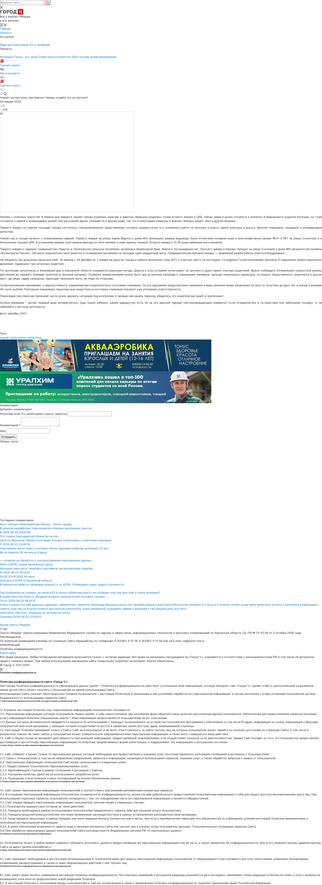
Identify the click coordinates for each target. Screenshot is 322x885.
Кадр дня (6, 44)
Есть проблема (40, 44)
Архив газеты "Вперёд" (15, 624)
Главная (5, 28)
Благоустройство (59, 56)
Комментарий (10, 425)
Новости (6, 32)
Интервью (7, 56)
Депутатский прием (85, 56)
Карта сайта (8, 653)
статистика (33, 337)
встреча (20, 337)
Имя (3, 431)
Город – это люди (26, 56)
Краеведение (107, 56)
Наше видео (21, 44)
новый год (7, 337)
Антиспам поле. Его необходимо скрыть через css (33, 413)
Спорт (42, 56)
